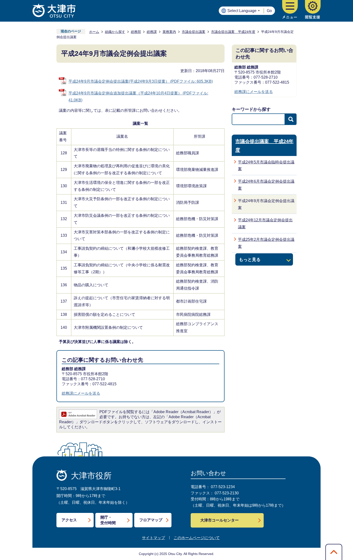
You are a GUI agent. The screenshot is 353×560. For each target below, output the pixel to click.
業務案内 (169, 32)
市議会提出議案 (193, 32)
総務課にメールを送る (81, 393)
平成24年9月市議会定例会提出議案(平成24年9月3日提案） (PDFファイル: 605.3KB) (140, 81)
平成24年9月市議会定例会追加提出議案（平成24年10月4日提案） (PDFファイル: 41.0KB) (138, 96)
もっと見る (250, 259)
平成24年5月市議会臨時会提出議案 (266, 165)
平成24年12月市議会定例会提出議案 (265, 223)
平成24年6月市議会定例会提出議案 (266, 184)
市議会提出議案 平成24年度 (233, 32)
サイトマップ (153, 538)
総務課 (152, 32)
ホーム (94, 32)
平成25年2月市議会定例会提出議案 (266, 243)
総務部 (136, 32)
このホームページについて (197, 538)
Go (269, 11)
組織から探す (115, 32)
